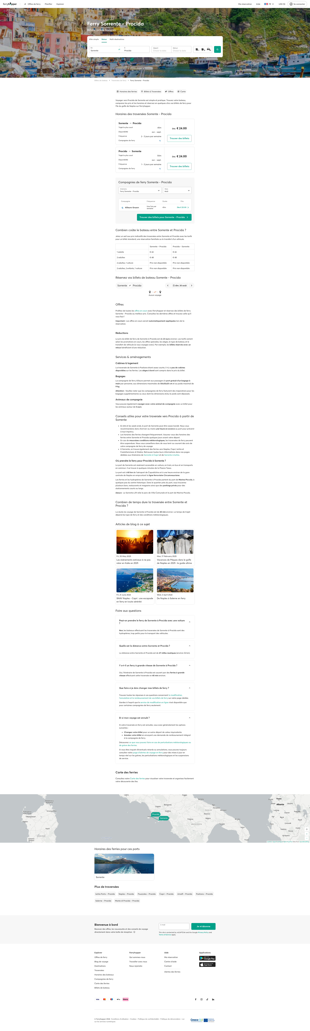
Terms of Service (165, 935)
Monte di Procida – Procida (127, 901)
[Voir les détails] (134, 932)
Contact (168, 966)
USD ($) (282, 4)
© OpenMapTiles (287, 842)
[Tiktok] (207, 999)
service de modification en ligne (154, 702)
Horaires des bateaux (104, 974)
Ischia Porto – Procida (105, 894)
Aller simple (94, 39)
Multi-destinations (117, 39)
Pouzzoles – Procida (147, 894)
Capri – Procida (166, 894)
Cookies (133, 1019)
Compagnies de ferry (103, 979)
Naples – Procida (126, 894)
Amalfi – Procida (184, 894)
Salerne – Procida (103, 901)
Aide (258, 4)
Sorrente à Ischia (171, 455)
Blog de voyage (101, 961)
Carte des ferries (137, 778)
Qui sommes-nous (137, 957)
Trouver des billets (179, 138)
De (92, 48)
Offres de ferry (34, 4)
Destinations (100, 966)
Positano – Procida (204, 894)
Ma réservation (245, 4)
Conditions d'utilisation (119, 1019)
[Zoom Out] (307, 838)
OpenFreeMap (277, 842)
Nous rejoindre (135, 966)
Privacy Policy (203, 932)
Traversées (99, 970)
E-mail (162, 925)
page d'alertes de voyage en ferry (148, 752)
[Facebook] (195, 999)
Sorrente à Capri (151, 455)
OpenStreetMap (304, 842)
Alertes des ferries (172, 972)
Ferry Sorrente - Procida (139, 80)
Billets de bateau (101, 80)
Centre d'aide (170, 961)
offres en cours (141, 310)
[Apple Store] (207, 964)
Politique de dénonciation (170, 1019)
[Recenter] (307, 829)
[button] (130, 285)
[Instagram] (201, 999)
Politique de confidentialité (148, 1019)
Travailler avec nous (138, 961)
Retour (104, 39)
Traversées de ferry (118, 80)
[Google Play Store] (207, 958)
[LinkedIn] (213, 999)
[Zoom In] (307, 834)
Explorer (60, 4)
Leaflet (269, 842)
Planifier (48, 4)
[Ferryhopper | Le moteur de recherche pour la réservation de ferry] (10, 4)
